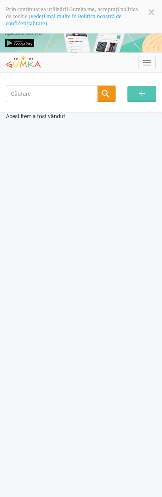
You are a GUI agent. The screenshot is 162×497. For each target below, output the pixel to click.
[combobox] (52, 94)
